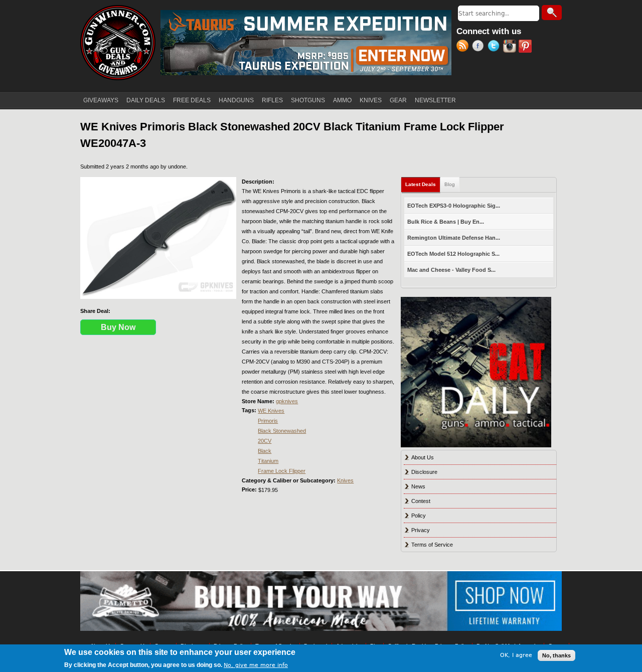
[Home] (117, 42)
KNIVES (371, 100)
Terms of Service (432, 545)
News (418, 486)
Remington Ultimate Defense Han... (453, 238)
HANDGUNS (236, 100)
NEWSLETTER (435, 100)
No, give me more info (256, 665)
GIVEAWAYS (100, 100)
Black (264, 451)
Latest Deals (422, 184)
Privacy (420, 530)
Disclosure (424, 472)
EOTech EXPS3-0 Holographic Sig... (453, 206)
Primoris (268, 421)
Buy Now (118, 327)
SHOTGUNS (308, 100)
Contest (420, 501)
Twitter (495, 47)
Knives (345, 480)
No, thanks (556, 655)
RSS (464, 47)
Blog (449, 184)
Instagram (511, 47)
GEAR (398, 100)
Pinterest (526, 47)
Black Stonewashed (282, 431)
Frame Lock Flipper (281, 471)
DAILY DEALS (145, 100)
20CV (264, 441)
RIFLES (272, 100)
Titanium (268, 461)
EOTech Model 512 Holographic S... (453, 254)
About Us (422, 457)
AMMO (342, 100)
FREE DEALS (192, 100)
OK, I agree (516, 655)
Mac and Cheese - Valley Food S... (451, 270)
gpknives (287, 401)
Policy (418, 516)
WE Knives (271, 411)
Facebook (480, 47)
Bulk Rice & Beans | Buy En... (445, 222)
